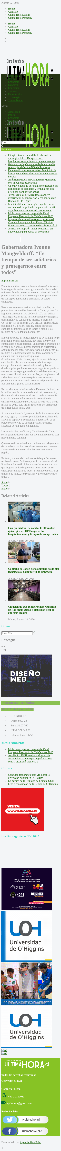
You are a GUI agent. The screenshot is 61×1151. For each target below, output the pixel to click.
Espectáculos (15, 94)
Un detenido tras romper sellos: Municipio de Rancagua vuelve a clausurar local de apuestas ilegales (32, 173)
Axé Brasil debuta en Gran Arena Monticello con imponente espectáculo (32, 181)
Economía (13, 81)
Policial (12, 78)
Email (14, 280)
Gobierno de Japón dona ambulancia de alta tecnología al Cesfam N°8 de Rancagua (31, 166)
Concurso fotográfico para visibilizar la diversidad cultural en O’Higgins (29, 776)
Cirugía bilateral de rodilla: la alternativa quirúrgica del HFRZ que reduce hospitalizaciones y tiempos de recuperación (31, 158)
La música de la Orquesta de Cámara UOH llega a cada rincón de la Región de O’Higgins (33, 782)
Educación (13, 88)
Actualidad (14, 75)
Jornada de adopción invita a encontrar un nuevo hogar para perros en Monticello (30, 230)
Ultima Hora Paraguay (20, 17)
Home (11, 8)
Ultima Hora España (19, 14)
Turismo (12, 91)
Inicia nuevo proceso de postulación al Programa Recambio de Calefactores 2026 (30, 215)
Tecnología (14, 97)
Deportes (13, 84)
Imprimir (6, 280)
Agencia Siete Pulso (30, 1142)
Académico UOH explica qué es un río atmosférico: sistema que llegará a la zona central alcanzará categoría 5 (30, 758)
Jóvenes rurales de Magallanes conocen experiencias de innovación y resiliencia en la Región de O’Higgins (32, 197)
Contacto (13, 11)
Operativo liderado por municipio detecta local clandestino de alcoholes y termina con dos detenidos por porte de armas (33, 188)
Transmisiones (15, 100)
